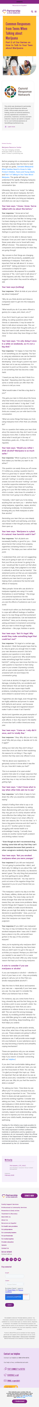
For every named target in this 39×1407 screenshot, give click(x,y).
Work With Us (6, 1217)
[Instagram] (11, 1259)
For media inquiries (7, 1239)
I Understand (19, 1401)
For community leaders (8, 1232)
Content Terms (7, 1336)
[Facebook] (3, 1259)
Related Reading (6, 143)
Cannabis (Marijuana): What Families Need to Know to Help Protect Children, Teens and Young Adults (18, 169)
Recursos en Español (8, 1223)
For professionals (7, 1235)
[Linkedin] (15, 1259)
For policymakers (6, 1229)
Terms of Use (24, 1336)
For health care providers (9, 1226)
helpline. (12, 1059)
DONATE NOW (29, 1195)
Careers (4, 1245)
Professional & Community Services (14, 1207)
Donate (20, 2)
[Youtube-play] (19, 1259)
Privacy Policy (16, 1336)
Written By (8, 1160)
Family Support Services (10, 1204)
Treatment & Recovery (9, 1214)
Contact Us (5, 1248)
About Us (4, 1220)
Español (19, 5)
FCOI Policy (32, 1336)
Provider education (7, 1242)
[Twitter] (7, 1259)
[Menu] (35, 11)
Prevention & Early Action (10, 1210)
